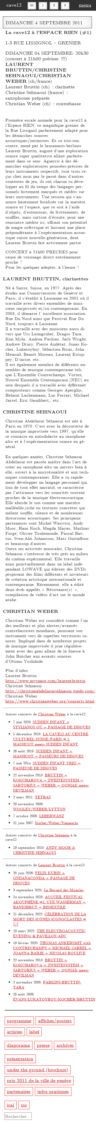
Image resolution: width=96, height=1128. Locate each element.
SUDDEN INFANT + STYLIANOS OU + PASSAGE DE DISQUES (51, 724)
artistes (14, 1031)
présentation (20, 1058)
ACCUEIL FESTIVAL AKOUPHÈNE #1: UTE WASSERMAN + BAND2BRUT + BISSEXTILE (49, 901)
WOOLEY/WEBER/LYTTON (39, 808)
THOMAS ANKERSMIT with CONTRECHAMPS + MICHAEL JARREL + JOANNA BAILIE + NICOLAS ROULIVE (52, 947)
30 (32, 5)
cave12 (14, 4)
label (34, 1031)
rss (24, 1104)
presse (43, 1045)
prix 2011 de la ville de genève (39, 1080)
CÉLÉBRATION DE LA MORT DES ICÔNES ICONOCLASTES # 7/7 (49, 919)
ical (10, 1104)
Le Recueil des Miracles (64, 889)
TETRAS (43, 796)
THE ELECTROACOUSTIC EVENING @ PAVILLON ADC (49, 933)
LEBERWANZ (51, 815)
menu (85, 4)
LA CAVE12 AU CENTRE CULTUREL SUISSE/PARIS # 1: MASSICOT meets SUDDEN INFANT (50, 738)
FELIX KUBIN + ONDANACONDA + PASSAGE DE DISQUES (44, 877)
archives (65, 1045)
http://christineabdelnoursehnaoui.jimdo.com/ (50, 691)
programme (19, 1020)
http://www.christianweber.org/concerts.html (49, 701)
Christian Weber (52, 713)
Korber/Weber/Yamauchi (56, 822)
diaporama (18, 1045)
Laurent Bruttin (51, 864)
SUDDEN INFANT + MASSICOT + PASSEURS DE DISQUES (48, 753)
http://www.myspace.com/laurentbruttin (45, 680)
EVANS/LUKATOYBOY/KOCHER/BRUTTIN (54, 999)
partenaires (18, 1091)
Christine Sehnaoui (53, 835)
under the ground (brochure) (37, 1069)
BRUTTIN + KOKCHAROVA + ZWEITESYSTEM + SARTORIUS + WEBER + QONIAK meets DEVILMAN (51, 783)
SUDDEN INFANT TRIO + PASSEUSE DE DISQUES (47, 765)
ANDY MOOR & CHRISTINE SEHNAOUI (44, 850)
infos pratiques (53, 1091)
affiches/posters (55, 1020)
